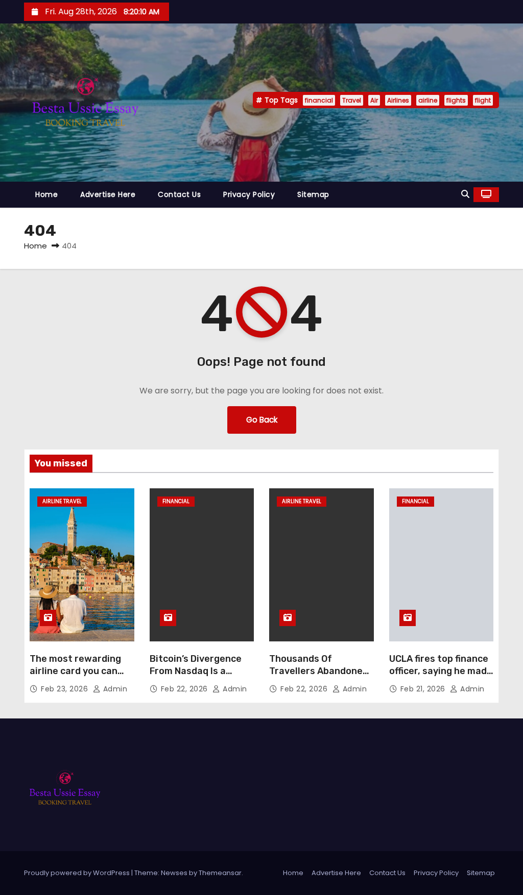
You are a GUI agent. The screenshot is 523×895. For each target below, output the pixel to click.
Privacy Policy (249, 194)
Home (46, 194)
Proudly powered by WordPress (77, 873)
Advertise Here (107, 194)
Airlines (398, 100)
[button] (465, 194)
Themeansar (220, 873)
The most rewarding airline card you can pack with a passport (77, 671)
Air (374, 100)
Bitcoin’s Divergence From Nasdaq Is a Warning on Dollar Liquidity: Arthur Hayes (202, 677)
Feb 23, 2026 (65, 689)
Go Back (261, 419)
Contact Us (179, 194)
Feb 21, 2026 (424, 689)
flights (456, 100)
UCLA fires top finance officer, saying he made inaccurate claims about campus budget (440, 677)
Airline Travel (62, 501)
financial (319, 100)
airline (427, 100)
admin (114, 689)
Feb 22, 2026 (185, 689)
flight (483, 100)
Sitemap (313, 194)
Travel (351, 100)
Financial (175, 501)
